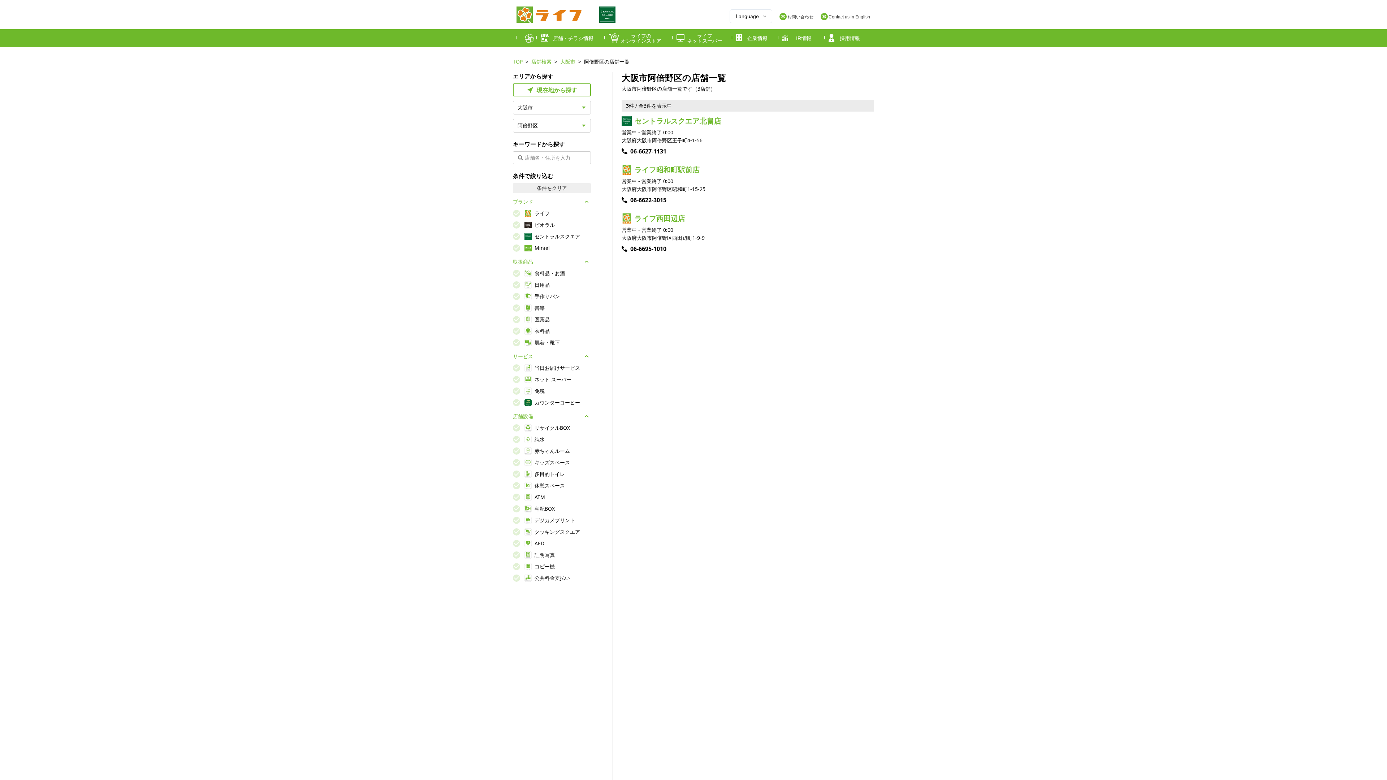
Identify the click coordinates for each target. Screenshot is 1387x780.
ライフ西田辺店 (660, 218)
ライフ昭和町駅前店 (667, 169)
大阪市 (567, 61)
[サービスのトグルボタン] (586, 356)
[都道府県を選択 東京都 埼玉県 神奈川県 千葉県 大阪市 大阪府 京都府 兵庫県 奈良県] (552, 107)
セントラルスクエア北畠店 (678, 121)
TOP (518, 61)
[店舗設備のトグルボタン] (586, 416)
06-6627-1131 (648, 151)
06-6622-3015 (648, 200)
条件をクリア (552, 188)
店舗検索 (541, 61)
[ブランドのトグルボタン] (586, 202)
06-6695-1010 (648, 249)
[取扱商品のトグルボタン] (586, 261)
